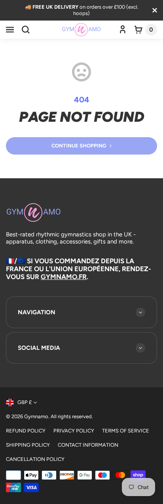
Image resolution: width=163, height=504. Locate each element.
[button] (10, 30)
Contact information (88, 445)
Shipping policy (28, 445)
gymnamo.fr (64, 277)
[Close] (154, 10)
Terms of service (125, 431)
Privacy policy (73, 431)
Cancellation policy (35, 459)
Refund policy (25, 431)
